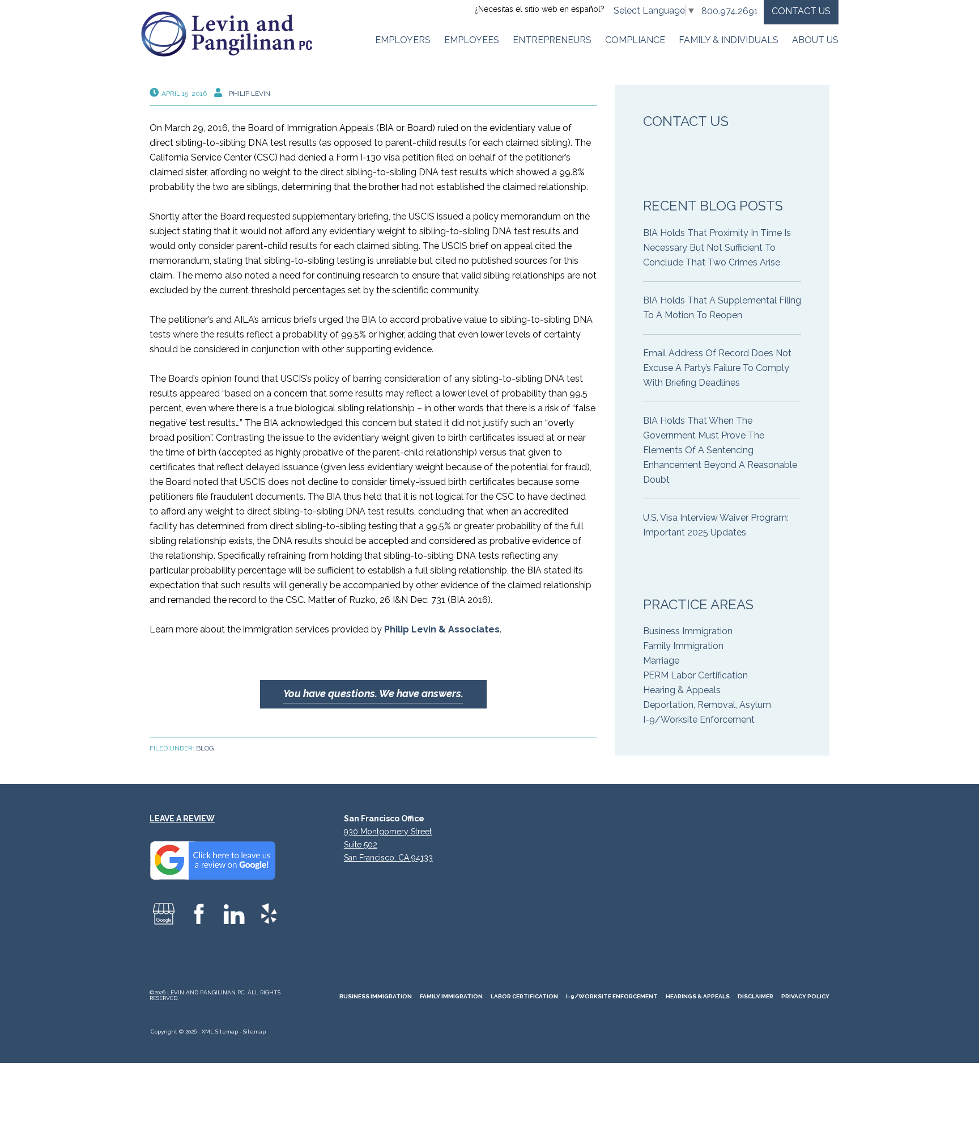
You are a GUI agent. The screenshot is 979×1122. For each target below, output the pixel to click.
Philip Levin (249, 94)
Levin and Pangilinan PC (231, 34)
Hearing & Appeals (682, 690)
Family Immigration (683, 645)
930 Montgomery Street (388, 831)
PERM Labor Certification (695, 675)
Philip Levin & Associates (442, 629)
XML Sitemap (220, 1031)
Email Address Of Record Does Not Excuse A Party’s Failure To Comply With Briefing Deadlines (717, 368)
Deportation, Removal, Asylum (707, 704)
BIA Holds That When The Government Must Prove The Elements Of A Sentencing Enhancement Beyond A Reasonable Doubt (720, 450)
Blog (205, 748)
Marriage (661, 660)
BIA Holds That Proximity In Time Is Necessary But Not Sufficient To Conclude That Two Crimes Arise (717, 247)
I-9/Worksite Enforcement (699, 719)
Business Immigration (688, 631)
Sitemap (254, 1031)
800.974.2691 (729, 11)
